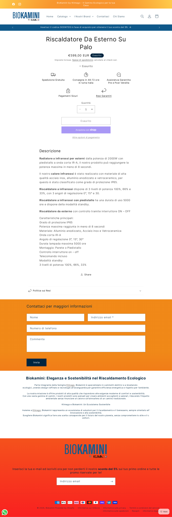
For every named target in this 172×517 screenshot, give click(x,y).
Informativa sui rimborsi (89, 508)
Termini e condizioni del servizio (144, 508)
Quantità (86, 103)
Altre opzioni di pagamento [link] (86, 137)
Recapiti (136, 511)
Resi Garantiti (104, 96)
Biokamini (50, 508)
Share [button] (87, 274)
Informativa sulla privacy (114, 508)
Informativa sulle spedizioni (116, 511)
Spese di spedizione (82, 60)
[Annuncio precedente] (12, 27)
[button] (63, 16)
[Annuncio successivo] (159, 27)
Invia (36, 362)
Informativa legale (151, 511)
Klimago (70, 385)
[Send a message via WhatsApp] (4, 512)
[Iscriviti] (111, 481)
